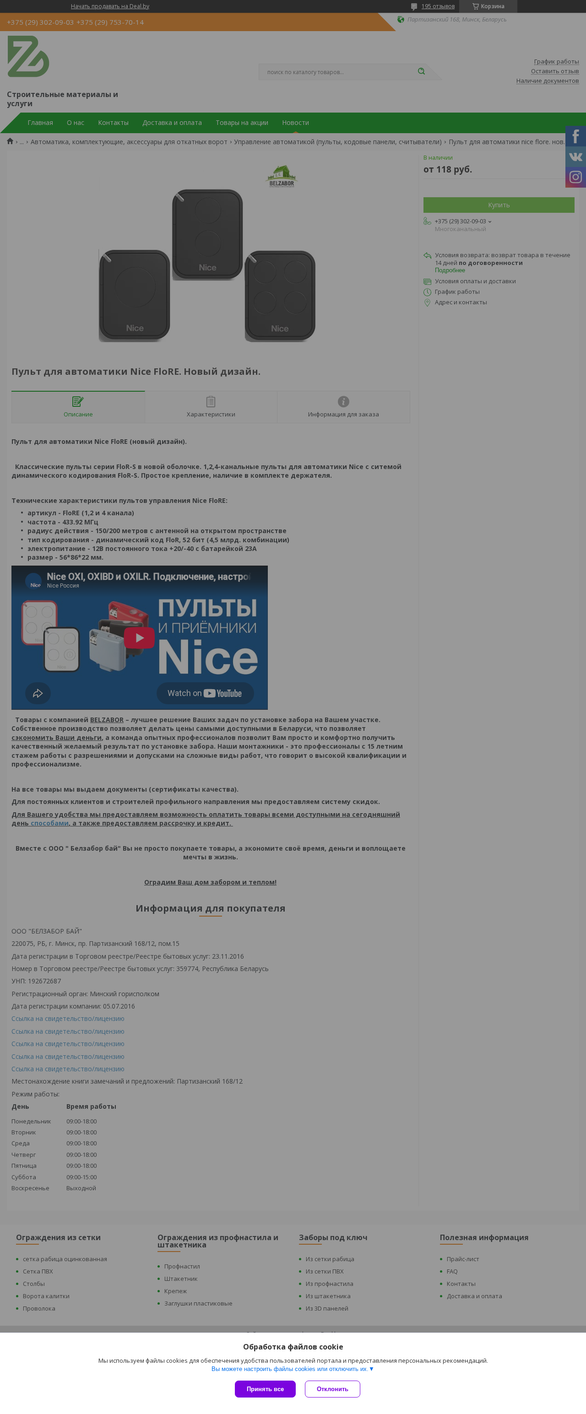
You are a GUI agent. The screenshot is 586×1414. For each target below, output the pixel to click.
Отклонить (332, 1389)
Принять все (265, 1389)
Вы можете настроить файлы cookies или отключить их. (290, 1368)
